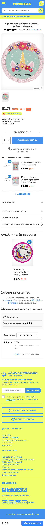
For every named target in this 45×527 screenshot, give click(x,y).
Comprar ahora (28, 140)
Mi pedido (6, 435)
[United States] (4, 490)
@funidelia (36, 300)
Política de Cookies (10, 464)
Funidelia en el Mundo (12, 457)
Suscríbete (33, 390)
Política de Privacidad (12, 462)
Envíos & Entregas (10, 437)
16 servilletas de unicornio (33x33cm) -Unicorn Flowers (31, 179)
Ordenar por (10, 335)
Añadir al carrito (32, 523)
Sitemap (5, 467)
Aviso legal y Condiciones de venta (18, 459)
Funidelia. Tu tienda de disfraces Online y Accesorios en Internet (22, 3)
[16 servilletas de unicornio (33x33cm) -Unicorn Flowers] (15, 181)
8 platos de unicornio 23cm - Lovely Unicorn (21, 272)
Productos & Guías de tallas (14, 440)
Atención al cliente (24, 410)
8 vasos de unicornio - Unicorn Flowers (31, 163)
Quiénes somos (9, 475)
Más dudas (7, 445)
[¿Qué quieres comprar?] (3, 4)
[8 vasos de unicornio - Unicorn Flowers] (15, 166)
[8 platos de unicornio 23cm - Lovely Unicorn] (22, 253)
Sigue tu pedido (24, 419)
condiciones (10, 399)
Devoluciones (8, 443)
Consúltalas (36, 29)
